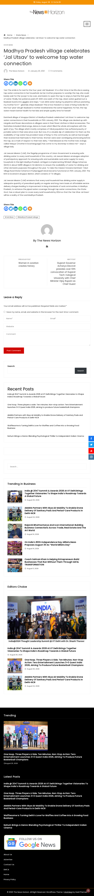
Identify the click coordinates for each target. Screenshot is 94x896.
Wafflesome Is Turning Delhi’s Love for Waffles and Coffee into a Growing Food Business (43, 426)
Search (11, 366)
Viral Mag (68, 892)
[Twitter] (11, 83)
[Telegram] (25, 83)
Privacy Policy (10, 879)
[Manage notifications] (88, 891)
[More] (30, 83)
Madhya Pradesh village (28, 217)
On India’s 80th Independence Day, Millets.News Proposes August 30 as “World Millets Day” (50, 543)
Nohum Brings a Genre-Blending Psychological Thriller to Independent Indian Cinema (45, 436)
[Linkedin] (15, 83)
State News (8, 45)
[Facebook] (6, 83)
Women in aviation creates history (28, 263)
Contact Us (9, 864)
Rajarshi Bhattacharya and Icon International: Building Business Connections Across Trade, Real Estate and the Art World (55, 528)
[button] (42, 769)
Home (6, 874)
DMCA (6, 869)
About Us (8, 854)
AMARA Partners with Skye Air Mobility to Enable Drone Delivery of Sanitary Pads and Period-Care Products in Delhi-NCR (45, 416)
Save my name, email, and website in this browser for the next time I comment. (42, 312)
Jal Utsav (10, 217)
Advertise (8, 859)
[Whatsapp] (20, 83)
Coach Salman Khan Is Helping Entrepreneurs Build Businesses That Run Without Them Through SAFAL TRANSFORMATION (52, 562)
